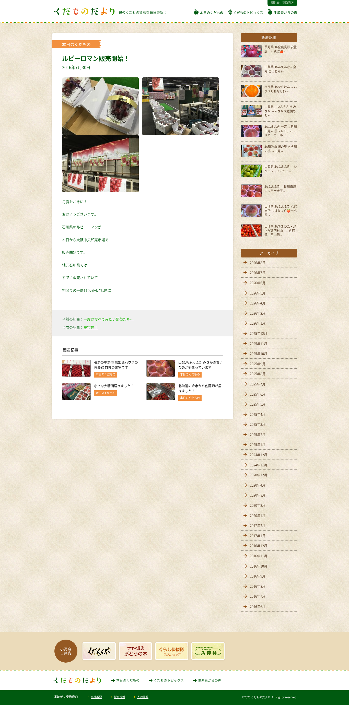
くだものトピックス (248, 12)
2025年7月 (257, 383)
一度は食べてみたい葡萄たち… (109, 319)
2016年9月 (257, 575)
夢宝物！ (91, 327)
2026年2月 (257, 313)
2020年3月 (257, 494)
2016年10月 (258, 565)
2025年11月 (258, 343)
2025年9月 (257, 363)
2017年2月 (257, 525)
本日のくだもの (211, 12)
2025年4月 (257, 414)
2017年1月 (257, 535)
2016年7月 (257, 596)
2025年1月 (257, 444)
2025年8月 (257, 373)
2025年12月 (258, 333)
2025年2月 (257, 434)
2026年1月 (257, 323)
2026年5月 (257, 292)
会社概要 (96, 697)
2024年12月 (258, 454)
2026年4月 (257, 302)
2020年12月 (258, 474)
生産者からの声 (285, 12)
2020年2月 (257, 505)
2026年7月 (257, 272)
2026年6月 (257, 282)
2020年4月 (257, 485)
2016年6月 (257, 606)
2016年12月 (258, 545)
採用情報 (119, 697)
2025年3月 (257, 424)
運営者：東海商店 (282, 3)
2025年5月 (257, 404)
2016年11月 (258, 555)
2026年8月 (257, 262)
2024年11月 (258, 464)
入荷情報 (142, 697)
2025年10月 (258, 353)
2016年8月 (257, 586)
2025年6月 (257, 394)
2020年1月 (257, 515)
